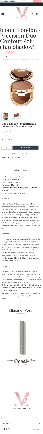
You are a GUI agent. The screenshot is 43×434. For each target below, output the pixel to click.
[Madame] (21, 14)
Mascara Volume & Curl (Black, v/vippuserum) (21, 361)
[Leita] (33, 14)
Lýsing (16, 170)
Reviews (26, 170)
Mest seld (15, 154)
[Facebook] (2, 418)
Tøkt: (3, 136)
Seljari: (4, 139)
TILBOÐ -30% (23, 154)
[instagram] (5, 418)
